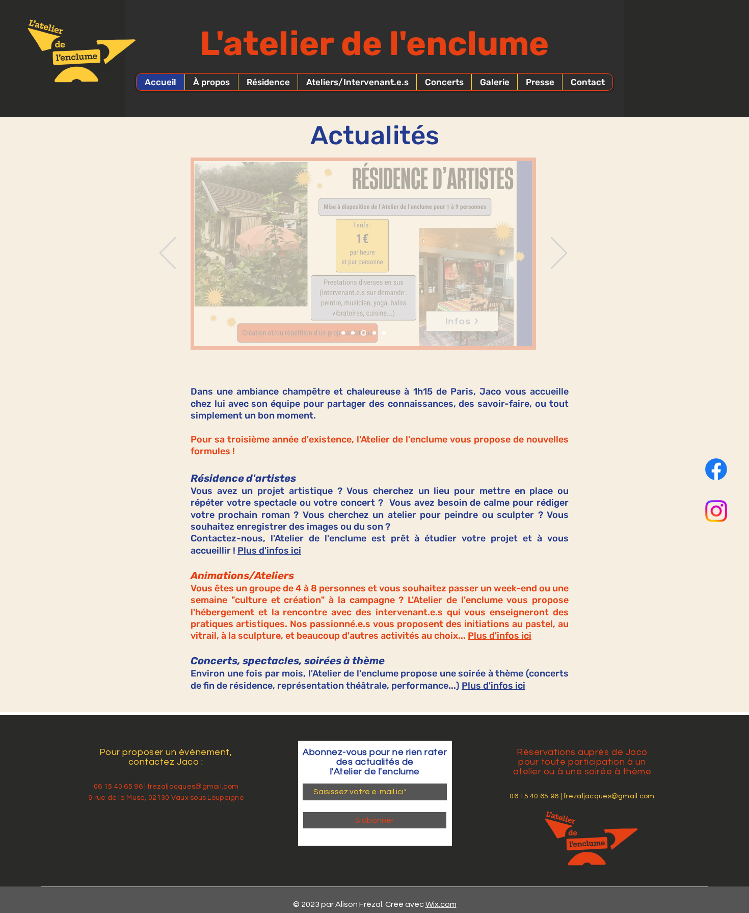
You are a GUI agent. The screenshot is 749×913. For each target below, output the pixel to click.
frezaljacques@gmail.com (193, 786)
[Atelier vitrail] (374, 333)
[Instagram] (716, 511)
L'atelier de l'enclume (374, 43)
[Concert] (384, 333)
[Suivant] (559, 253)
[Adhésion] (343, 333)
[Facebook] (716, 469)
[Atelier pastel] (363, 333)
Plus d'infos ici (269, 550)
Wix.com (441, 904)
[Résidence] (353, 333)
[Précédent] (167, 253)
